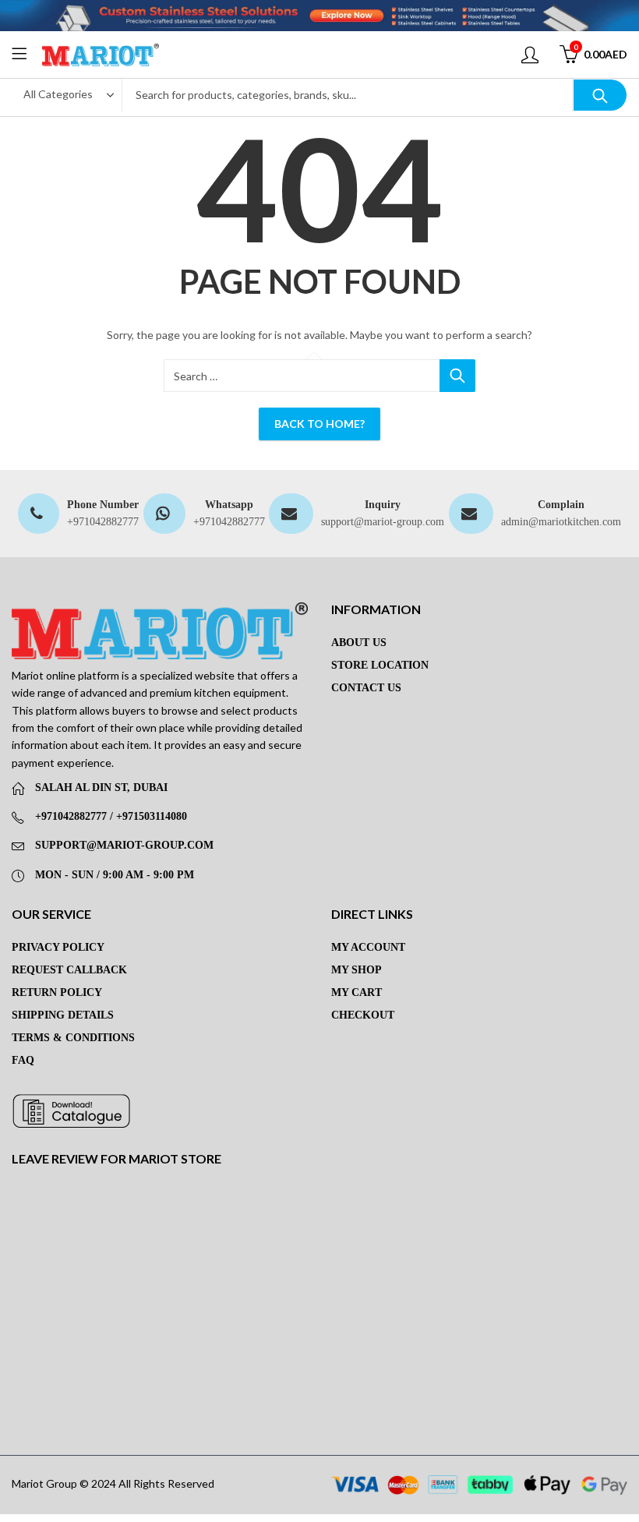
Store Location (380, 665)
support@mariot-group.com (382, 522)
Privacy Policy (58, 947)
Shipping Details (63, 1015)
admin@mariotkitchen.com (561, 522)
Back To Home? (319, 423)
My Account (368, 947)
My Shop (356, 970)
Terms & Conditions (73, 1038)
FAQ (23, 1060)
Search (600, 95)
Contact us (366, 688)
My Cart (356, 992)
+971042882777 (103, 522)
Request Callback (69, 970)
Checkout (362, 1015)
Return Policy (57, 992)
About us (359, 642)
